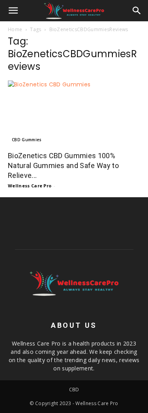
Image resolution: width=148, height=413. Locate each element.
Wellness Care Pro (29, 186)
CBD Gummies (27, 139)
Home (15, 29)
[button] (13, 10)
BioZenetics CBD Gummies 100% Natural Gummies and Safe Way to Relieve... (63, 165)
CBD (74, 389)
